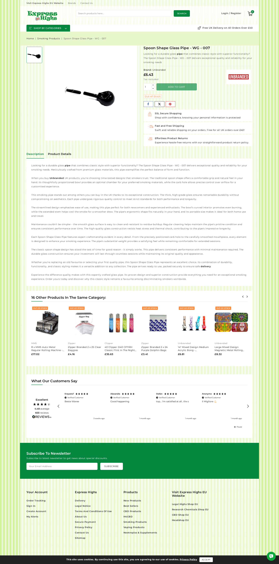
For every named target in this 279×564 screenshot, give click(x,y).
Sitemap (80, 538)
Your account (37, 492)
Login (225, 13)
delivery (206, 266)
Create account (36, 511)
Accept (206, 559)
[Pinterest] (170, 104)
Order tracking (36, 500)
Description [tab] (35, 154)
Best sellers (131, 505)
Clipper (109, 343)
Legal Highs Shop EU (185, 504)
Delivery (80, 500)
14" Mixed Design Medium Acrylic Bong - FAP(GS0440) (193, 350)
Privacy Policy (83, 527)
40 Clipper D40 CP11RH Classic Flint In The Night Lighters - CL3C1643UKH (120, 350)
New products (132, 500)
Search (182, 13)
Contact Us (86, 3)
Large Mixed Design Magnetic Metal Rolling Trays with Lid (229, 350)
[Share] (148, 104)
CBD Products (132, 511)
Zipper (71, 343)
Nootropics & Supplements (140, 532)
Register (236, 13)
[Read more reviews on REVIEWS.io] (42, 417)
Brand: (148, 69)
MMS (34, 343)
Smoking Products (135, 521)
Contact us (82, 532)
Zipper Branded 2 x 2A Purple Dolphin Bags (154, 349)
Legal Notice (83, 505)
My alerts (32, 516)
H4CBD (128, 516)
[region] (153, 406)
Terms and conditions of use (93, 511)
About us (81, 516)
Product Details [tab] (59, 154)
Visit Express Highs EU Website (44, 3)
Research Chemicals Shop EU (190, 509)
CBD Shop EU (180, 514)
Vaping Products (134, 527)
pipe (180, 53)
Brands (72, 3)
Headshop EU (180, 520)
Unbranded (159, 69)
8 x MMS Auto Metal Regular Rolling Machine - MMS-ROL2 (47, 350)
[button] (58, 406)
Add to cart (176, 86)
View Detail (61, 311)
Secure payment (85, 521)
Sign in (31, 505)
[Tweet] (159, 104)
